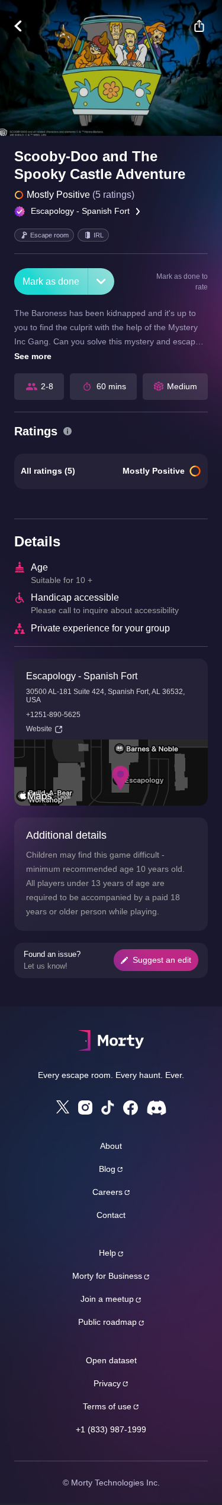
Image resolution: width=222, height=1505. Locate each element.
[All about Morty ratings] (67, 431)
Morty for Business (107, 1276)
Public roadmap (107, 1322)
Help (107, 1253)
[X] (62, 1106)
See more (33, 356)
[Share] (199, 26)
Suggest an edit (162, 960)
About (111, 1146)
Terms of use (107, 1406)
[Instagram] (85, 1107)
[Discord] (156, 1107)
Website (39, 729)
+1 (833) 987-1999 (111, 1429)
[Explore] (24, 26)
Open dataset (111, 1360)
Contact (111, 1215)
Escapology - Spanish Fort (80, 211)
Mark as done (50, 281)
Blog (107, 1169)
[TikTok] (107, 1107)
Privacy (107, 1383)
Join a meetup (107, 1299)
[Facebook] (130, 1107)
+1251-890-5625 (53, 715)
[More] (101, 281)
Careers (107, 1192)
